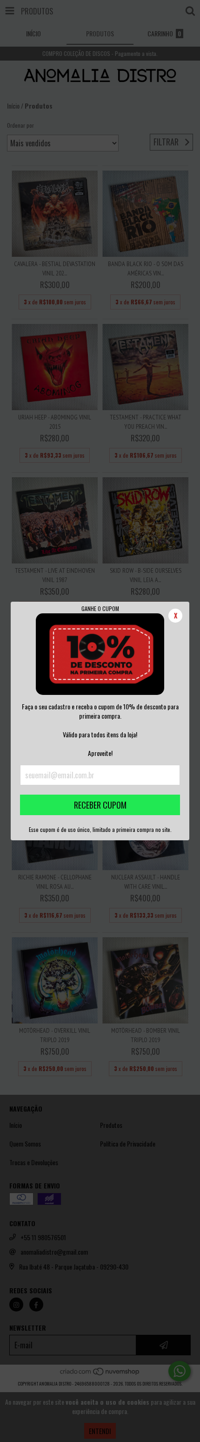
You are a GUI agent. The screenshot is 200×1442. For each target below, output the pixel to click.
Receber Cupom (100, 805)
